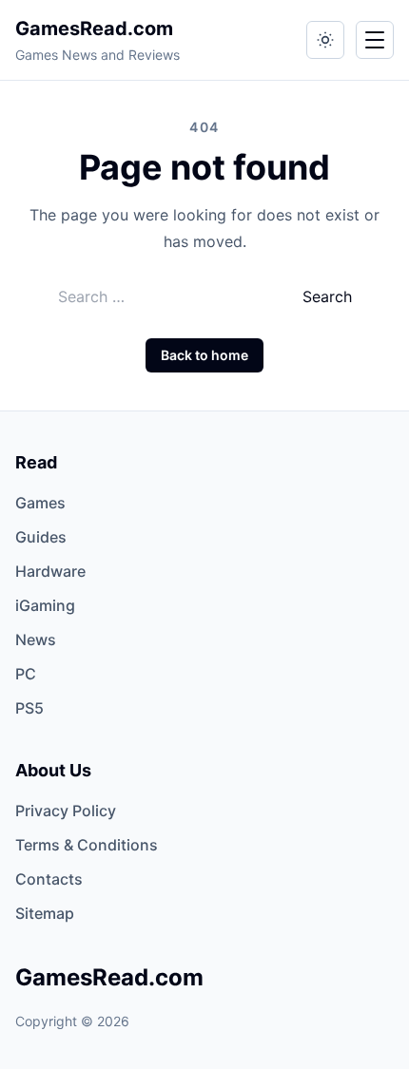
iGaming (45, 605)
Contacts (49, 878)
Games (40, 502)
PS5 (29, 707)
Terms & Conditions (86, 844)
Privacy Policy (65, 810)
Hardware (50, 571)
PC (25, 673)
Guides (41, 536)
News (35, 639)
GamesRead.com (94, 28)
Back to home (204, 355)
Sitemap (44, 913)
